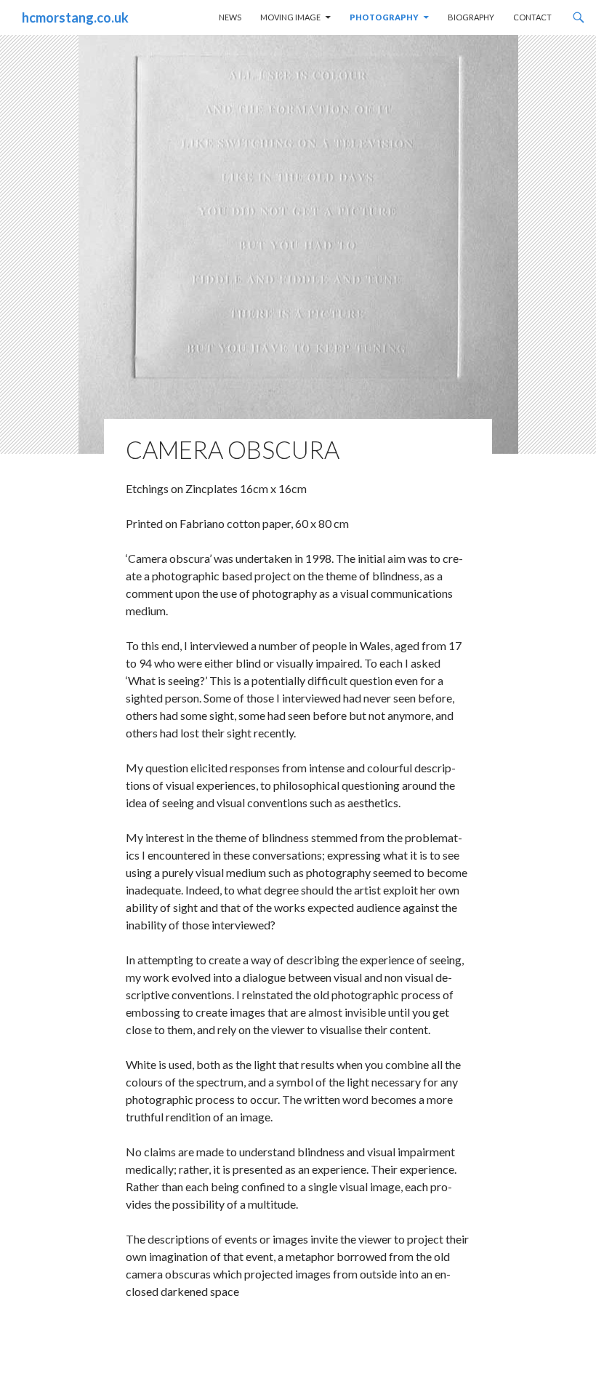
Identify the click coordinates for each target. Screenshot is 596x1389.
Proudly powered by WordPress (83, 1371)
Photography (384, 17)
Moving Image (290, 17)
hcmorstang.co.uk (75, 17)
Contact (532, 17)
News (230, 17)
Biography (471, 17)
